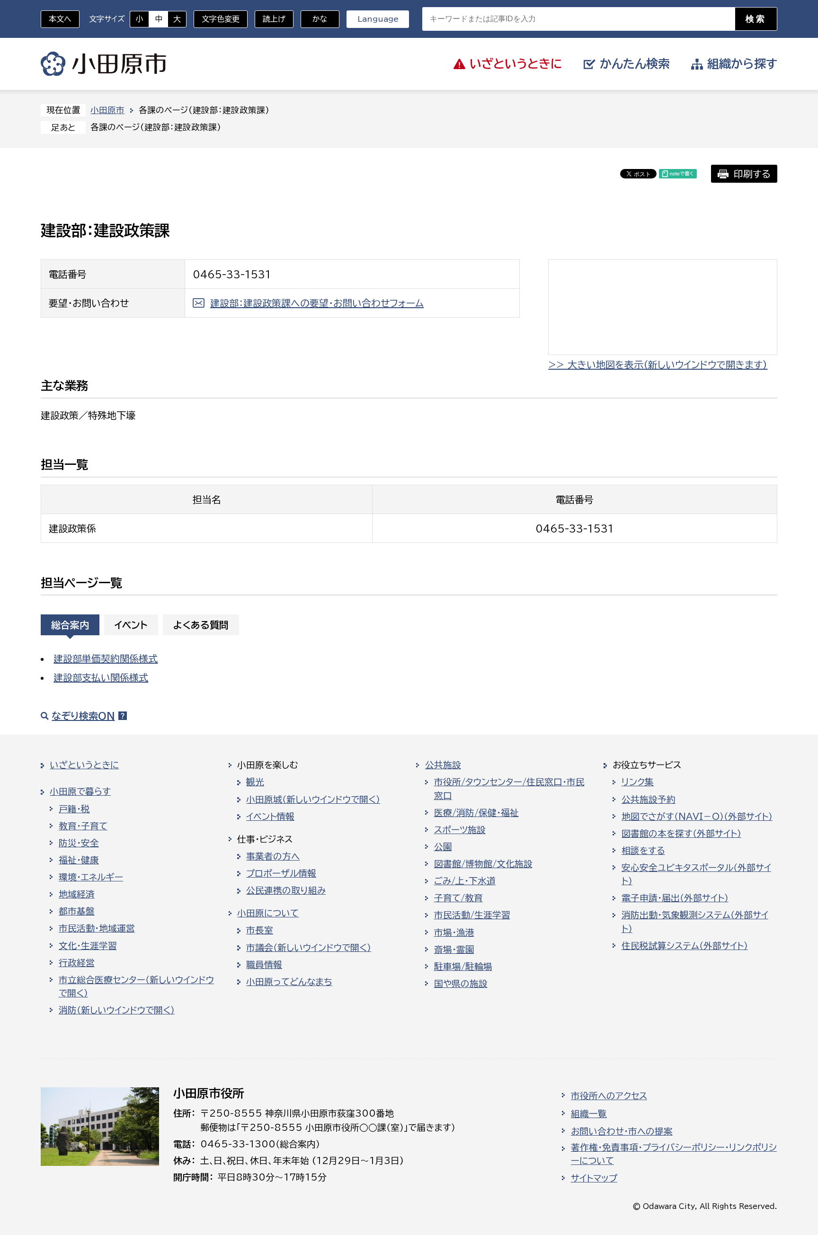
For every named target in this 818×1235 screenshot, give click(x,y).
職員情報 (264, 964)
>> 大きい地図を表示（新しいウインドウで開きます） (657, 364)
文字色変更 (221, 19)
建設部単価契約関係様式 (105, 658)
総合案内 (70, 625)
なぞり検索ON (83, 715)
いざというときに (84, 765)
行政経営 (77, 963)
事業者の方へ (273, 856)
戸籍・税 (74, 809)
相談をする (643, 850)
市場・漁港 (454, 932)
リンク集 (638, 782)
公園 (443, 847)
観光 (255, 782)
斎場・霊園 (454, 949)
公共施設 (443, 765)
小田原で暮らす (80, 791)
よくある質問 (201, 625)
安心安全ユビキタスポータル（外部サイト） (696, 874)
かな (314, 19)
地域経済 (77, 894)
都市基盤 (77, 911)
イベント (131, 625)
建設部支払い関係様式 (100, 677)
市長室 (259, 930)
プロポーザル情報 (281, 873)
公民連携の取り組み (286, 890)
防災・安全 (79, 843)
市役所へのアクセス (609, 1096)
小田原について (268, 913)
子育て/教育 (458, 898)
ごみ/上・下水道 (465, 881)
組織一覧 (589, 1114)
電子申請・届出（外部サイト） (675, 898)
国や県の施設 (461, 983)
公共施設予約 (649, 799)
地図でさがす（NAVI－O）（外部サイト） (697, 816)
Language (378, 19)
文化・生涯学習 (88, 946)
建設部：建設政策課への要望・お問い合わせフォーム (317, 303)
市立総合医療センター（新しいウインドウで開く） (136, 986)
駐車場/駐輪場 (463, 966)
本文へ (60, 19)
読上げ (274, 19)
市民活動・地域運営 (97, 928)
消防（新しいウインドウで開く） (117, 1010)
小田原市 (103, 64)
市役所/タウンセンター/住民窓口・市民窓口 (509, 789)
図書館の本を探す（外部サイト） (681, 833)
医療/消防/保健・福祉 (476, 813)
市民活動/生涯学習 (472, 915)
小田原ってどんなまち (289, 981)
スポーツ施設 (460, 830)
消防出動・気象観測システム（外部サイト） (695, 922)
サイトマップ (594, 1178)
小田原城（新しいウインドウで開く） (313, 799)
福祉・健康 (79, 860)
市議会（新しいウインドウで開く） (308, 947)
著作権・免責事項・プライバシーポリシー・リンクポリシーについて (674, 1154)
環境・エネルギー (91, 877)
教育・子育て (83, 826)
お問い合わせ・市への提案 (622, 1131)
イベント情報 (270, 816)
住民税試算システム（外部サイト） (685, 946)
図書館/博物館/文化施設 (483, 864)
